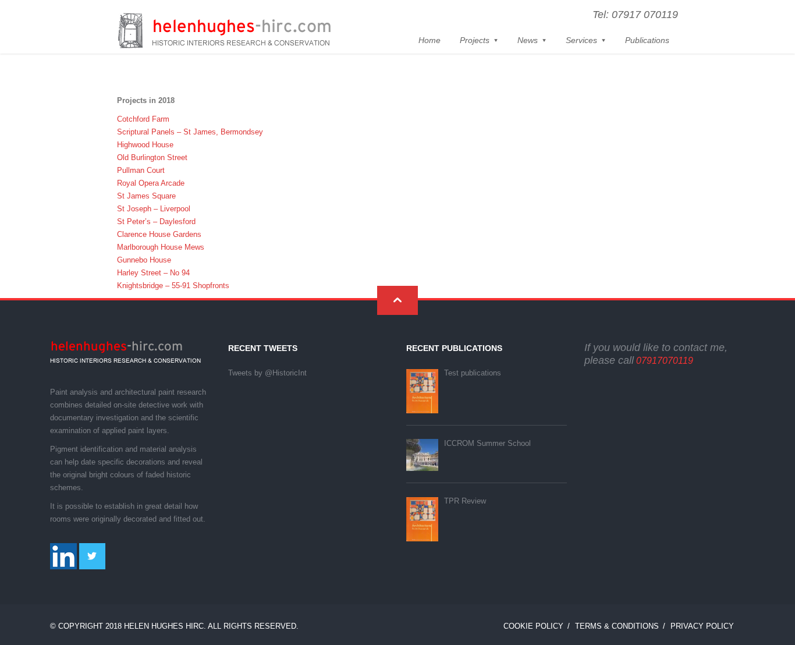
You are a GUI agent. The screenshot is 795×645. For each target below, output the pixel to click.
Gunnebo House (144, 260)
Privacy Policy (702, 626)
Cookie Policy (533, 626)
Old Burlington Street (152, 157)
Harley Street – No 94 (153, 272)
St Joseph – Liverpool (153, 208)
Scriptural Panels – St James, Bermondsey (190, 131)
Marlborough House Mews (160, 247)
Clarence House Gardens (159, 234)
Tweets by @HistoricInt (267, 372)
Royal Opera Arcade (150, 183)
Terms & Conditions (617, 626)
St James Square (146, 196)
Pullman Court (141, 170)
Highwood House (145, 144)
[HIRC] (224, 31)
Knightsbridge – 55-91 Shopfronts (173, 285)
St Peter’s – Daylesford (156, 221)
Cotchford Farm (143, 119)
